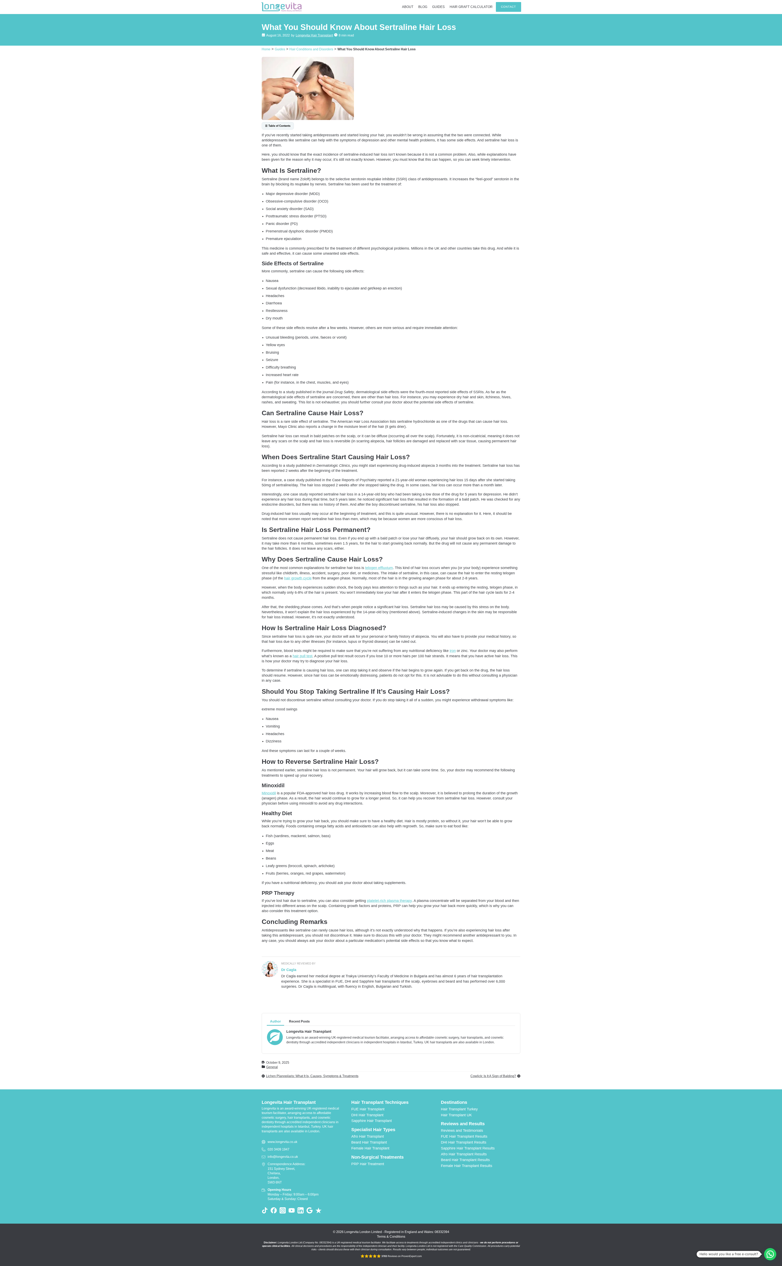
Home (266, 49)
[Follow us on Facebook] (274, 1210)
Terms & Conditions (391, 1236)
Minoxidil (269, 793)
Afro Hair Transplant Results (464, 1154)
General (272, 1067)
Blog (422, 7)
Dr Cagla (288, 970)
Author (275, 1021)
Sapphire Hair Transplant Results (468, 1148)
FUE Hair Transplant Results (464, 1136)
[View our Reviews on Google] (309, 1210)
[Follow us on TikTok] (265, 1210)
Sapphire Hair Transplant (371, 1121)
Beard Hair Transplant (369, 1142)
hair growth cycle (298, 578)
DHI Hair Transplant (367, 1115)
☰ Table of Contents (277, 125)
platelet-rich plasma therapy (389, 901)
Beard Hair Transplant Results (465, 1160)
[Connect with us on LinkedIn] (301, 1210)
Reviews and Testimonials (462, 1130)
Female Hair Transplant (370, 1148)
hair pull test (302, 656)
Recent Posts (299, 1021)
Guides (438, 7)
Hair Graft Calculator (471, 7)
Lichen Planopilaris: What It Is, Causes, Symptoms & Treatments (312, 1076)
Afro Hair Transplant (367, 1136)
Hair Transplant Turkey (459, 1109)
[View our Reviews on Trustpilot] (318, 1210)
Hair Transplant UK (456, 1115)
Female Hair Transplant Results (466, 1166)
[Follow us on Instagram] (283, 1210)
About (407, 7)
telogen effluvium (379, 568)
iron (453, 651)
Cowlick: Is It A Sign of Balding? (493, 1076)
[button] (770, 1254)
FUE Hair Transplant (367, 1109)
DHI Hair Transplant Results (463, 1142)
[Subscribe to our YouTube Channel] (292, 1210)
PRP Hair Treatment (367, 1164)
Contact (508, 6)
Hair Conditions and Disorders (311, 49)
